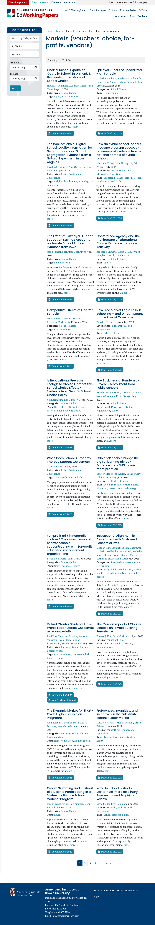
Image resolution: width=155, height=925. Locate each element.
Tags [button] (17, 54)
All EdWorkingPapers (76, 10)
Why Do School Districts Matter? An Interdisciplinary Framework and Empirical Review (117, 793)
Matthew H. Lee (105, 163)
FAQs (120, 890)
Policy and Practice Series (122, 10)
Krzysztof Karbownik (58, 322)
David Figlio (53, 318)
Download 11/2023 (111, 370)
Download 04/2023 (111, 684)
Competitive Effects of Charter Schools (70, 312)
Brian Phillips (110, 82)
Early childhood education (118, 569)
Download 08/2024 (61, 133)
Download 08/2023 (111, 447)
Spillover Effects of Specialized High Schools (119, 72)
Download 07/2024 (111, 218)
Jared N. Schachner (57, 167)
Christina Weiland (106, 551)
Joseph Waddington (57, 803)
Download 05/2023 (111, 613)
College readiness (56, 658)
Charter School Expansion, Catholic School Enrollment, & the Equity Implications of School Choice (69, 75)
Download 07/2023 (61, 514)
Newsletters (121, 16)
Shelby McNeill (126, 78)
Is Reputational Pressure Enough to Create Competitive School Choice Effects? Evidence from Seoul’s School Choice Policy (70, 387)
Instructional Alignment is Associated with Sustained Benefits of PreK (116, 539)
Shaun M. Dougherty (58, 85)
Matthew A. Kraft (105, 722)
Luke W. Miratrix (122, 636)
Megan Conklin (125, 722)
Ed (40, 2)
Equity (57, 96)
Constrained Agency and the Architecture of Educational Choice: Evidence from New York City (118, 241)
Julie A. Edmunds (128, 82)
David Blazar (103, 803)
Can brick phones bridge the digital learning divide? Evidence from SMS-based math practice (117, 463)
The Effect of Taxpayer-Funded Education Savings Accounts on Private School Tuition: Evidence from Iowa (70, 241)
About (96, 890)
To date (14, 73)
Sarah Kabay (109, 477)
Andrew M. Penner (71, 643)
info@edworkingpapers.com (65, 916)
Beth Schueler (118, 803)
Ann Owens (75, 167)
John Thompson (123, 163)
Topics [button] (18, 46)
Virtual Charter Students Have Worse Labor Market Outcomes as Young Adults (70, 627)
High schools (111, 93)
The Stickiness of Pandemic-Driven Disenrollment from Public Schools (117, 384)
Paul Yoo (52, 636)
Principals (76, 477)
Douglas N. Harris (105, 322)
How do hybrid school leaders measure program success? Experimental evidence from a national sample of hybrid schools (118, 151)
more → (77, 126)
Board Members (138, 16)
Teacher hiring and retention (119, 737)
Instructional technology (122, 488)
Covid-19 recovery (114, 407)
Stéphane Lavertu (56, 558)
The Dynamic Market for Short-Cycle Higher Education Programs (70, 714)
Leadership (110, 177)
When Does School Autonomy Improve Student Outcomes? (69, 460)
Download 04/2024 (61, 299)
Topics (59, 31)
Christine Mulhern (106, 78)
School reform (125, 177)
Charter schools (70, 96)
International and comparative (64, 410)
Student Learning (120, 481)
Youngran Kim (55, 399)
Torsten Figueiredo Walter (110, 473)
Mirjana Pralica (112, 555)
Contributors (107, 890)
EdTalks (143, 10)
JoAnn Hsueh (124, 551)
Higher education (63, 740)
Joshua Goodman (105, 396)
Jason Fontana (55, 251)
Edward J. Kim (104, 636)
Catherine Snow (105, 558)
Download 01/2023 (61, 777)
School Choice (68, 93)
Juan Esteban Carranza (59, 722)
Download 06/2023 (111, 525)
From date (15, 62)
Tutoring (127, 643)
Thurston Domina (67, 636)
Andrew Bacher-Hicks (108, 392)
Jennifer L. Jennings (75, 251)
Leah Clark (64, 639)
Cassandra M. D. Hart (72, 318)
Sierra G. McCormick (129, 251)
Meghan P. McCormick (108, 547)
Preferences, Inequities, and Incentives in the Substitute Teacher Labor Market (117, 714)
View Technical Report (63, 700)
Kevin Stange (123, 396)
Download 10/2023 (61, 447)
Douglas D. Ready (105, 255)
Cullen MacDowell (132, 547)
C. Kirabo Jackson (56, 466)
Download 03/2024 (111, 299)
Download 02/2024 (61, 366)
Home (49, 31)
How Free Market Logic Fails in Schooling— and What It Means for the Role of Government (119, 313)
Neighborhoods (62, 181)
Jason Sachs (121, 558)
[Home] (34, 13)
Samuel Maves (129, 555)
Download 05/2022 (111, 851)
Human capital (81, 654)
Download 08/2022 (61, 851)
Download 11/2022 (111, 777)
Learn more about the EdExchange (127, 2)
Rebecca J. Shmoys (106, 251)
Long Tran (73, 558)
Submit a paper (98, 10)
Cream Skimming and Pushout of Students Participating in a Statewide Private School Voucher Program (70, 793)
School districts (112, 814)
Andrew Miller (78, 85)
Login (96, 896)
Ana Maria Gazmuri (68, 726)
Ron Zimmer (71, 399)
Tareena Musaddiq (131, 392)
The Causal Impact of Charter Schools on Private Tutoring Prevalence (118, 627)
